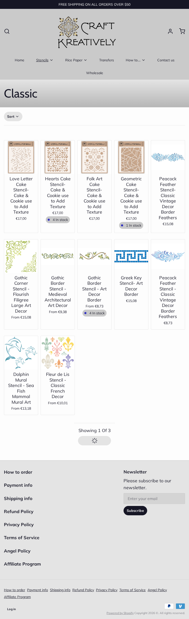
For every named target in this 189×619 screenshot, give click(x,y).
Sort (10, 116)
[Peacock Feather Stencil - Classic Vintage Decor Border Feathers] (168, 256)
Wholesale (94, 73)
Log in (11, 609)
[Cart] (180, 31)
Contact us (165, 60)
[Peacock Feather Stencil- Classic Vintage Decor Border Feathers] (168, 157)
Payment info (18, 485)
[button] (58, 169)
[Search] (7, 31)
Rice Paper (73, 60)
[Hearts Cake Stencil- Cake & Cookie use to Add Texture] (58, 157)
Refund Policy (18, 511)
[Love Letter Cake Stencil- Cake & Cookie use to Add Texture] (21, 157)
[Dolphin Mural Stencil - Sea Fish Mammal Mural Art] (21, 353)
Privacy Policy (19, 524)
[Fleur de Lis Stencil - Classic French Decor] (58, 353)
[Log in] (168, 31)
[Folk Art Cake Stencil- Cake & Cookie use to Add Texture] (94, 157)
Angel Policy (17, 551)
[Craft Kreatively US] (86, 31)
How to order (18, 472)
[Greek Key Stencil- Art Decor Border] (131, 256)
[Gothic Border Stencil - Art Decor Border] (94, 256)
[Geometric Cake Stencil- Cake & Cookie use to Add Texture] (131, 157)
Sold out (21, 167)
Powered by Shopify (120, 613)
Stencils (42, 60)
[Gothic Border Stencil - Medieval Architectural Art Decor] (58, 256)
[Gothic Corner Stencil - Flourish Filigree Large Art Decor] (21, 256)
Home (19, 60)
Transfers (106, 60)
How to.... (133, 60)
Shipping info (18, 498)
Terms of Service (21, 537)
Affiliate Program (22, 564)
